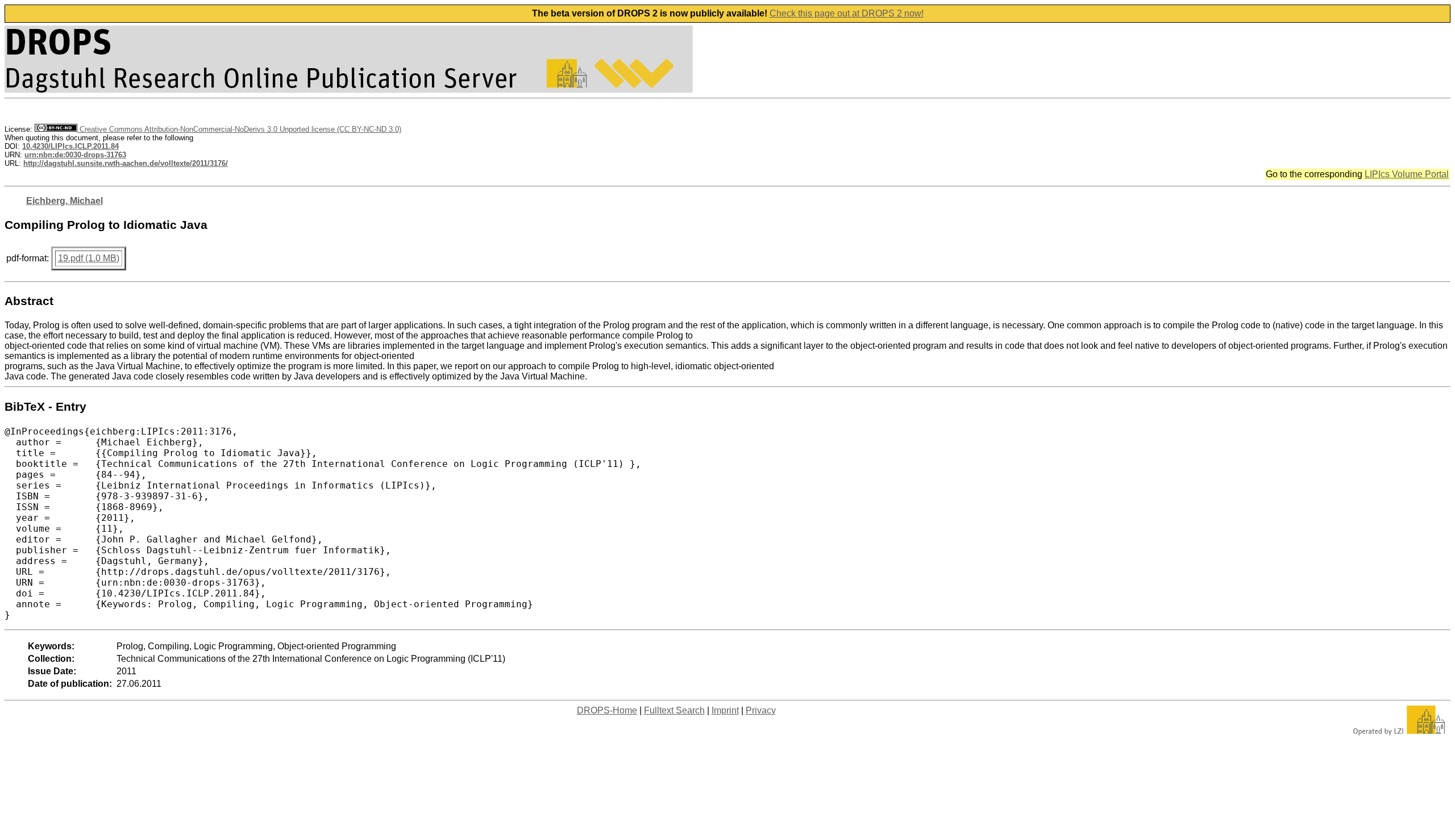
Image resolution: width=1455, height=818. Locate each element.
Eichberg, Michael (64, 201)
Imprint (725, 710)
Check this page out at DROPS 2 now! (847, 13)
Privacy (761, 710)
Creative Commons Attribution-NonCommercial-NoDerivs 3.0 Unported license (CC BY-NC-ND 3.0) (239, 129)
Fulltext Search (674, 710)
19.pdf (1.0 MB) (88, 258)
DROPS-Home (607, 710)
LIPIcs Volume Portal (1407, 174)
